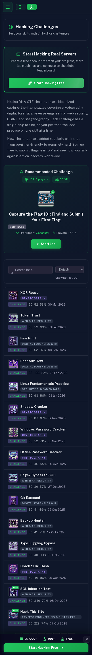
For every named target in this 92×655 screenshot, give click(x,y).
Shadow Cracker (33, 406)
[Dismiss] (87, 639)
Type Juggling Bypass (38, 543)
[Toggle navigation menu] (8, 7)
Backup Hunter (32, 520)
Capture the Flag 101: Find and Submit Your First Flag (46, 217)
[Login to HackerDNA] (20, 7)
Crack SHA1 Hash (34, 566)
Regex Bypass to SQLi (38, 475)
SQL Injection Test (35, 589)
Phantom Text (32, 361)
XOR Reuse (29, 292)
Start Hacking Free (43, 647)
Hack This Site (32, 611)
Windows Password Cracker (43, 429)
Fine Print (28, 338)
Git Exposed (30, 498)
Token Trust (30, 315)
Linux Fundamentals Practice (44, 384)
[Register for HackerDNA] (32, 7)
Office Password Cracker (41, 452)
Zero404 (42, 233)
